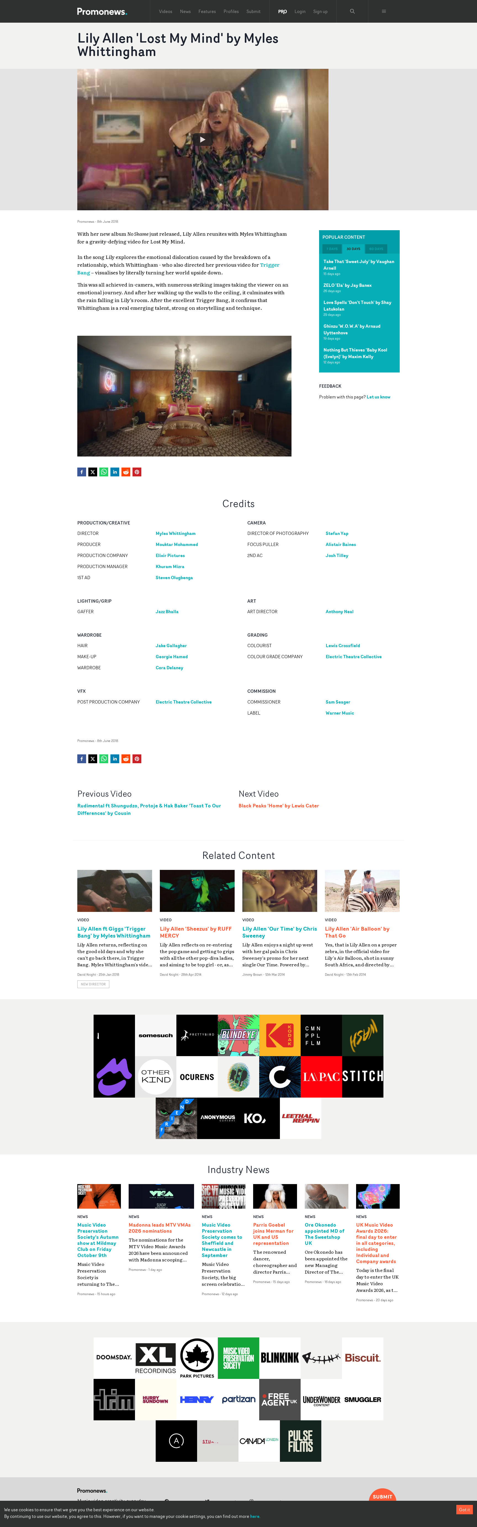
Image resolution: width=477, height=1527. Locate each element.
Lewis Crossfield (343, 645)
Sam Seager (338, 702)
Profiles (231, 11)
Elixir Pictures (170, 555)
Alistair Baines (341, 544)
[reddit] (125, 472)
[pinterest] (136, 472)
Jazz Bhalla (167, 611)
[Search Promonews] (352, 11)
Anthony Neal (340, 611)
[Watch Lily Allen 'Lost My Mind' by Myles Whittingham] (203, 139)
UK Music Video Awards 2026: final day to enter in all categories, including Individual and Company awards (376, 1243)
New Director (93, 984)
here (254, 1516)
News (185, 11)
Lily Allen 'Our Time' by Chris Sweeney (279, 932)
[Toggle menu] (384, 11)
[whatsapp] (103, 472)
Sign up (320, 11)
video (83, 920)
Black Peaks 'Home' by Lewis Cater (279, 805)
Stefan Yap (337, 533)
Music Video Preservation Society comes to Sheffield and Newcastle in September (222, 1240)
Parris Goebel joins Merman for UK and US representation (273, 1234)
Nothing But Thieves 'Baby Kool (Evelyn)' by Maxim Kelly (355, 353)
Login (300, 11)
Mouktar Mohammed (177, 544)
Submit (254, 11)
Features (207, 11)
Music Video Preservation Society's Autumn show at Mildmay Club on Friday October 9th (98, 1240)
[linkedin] (114, 472)
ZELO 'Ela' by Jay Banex (348, 285)
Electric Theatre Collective (354, 656)
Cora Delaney (169, 667)
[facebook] (81, 472)
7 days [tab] (332, 248)
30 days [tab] (353, 248)
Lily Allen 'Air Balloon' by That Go (357, 932)
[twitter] (92, 472)
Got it (464, 1510)
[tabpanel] (359, 313)
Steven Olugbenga (174, 577)
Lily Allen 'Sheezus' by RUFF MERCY (196, 932)
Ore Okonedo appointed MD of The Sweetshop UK (324, 1234)
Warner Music (340, 713)
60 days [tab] (376, 248)
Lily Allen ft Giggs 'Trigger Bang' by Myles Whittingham (113, 932)
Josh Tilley (337, 555)
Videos (165, 11)
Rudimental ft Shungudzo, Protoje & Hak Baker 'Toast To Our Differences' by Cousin (149, 809)
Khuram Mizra (170, 566)
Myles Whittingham (176, 533)
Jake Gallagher (171, 645)
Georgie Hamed (172, 656)
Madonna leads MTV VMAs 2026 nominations (160, 1228)
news (82, 1216)
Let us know (378, 396)
